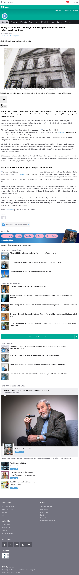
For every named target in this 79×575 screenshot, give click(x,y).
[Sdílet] (5, 106)
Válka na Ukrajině (8, 506)
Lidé (53, 22)
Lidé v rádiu (44, 512)
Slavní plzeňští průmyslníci (10, 36)
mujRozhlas (5, 231)
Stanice (4, 512)
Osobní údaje (13, 570)
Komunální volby (8, 509)
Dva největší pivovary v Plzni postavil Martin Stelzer (30, 271)
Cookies (4, 570)
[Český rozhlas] (7, 2)
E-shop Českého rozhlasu (13, 386)
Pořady (23, 22)
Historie (4, 22)
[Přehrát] (3, 99)
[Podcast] (1, 106)
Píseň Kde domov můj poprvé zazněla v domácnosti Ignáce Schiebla (37, 365)
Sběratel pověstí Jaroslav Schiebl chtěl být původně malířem (34, 355)
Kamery (75, 10)
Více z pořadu (8, 343)
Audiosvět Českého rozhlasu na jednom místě (16, 245)
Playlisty (45, 22)
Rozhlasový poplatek (47, 521)
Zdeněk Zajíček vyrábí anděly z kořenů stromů (28, 286)
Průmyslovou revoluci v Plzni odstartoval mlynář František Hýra (35, 262)
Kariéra (42, 515)
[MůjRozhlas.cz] (4, 45)
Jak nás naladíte (46, 506)
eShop (4, 515)
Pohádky (28, 236)
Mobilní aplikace (7, 533)
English (32, 570)
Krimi (18, 236)
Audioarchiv (67, 10)
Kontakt (43, 518)
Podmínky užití (24, 570)
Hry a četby (7, 236)
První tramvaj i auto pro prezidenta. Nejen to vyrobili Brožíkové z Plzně (38, 374)
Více (68, 22)
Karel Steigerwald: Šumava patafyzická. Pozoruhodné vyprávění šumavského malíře (43, 305)
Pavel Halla (39, 89)
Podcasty (5, 530)
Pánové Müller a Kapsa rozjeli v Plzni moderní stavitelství (33, 253)
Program (58, 10)
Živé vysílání (51, 236)
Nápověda (44, 509)
